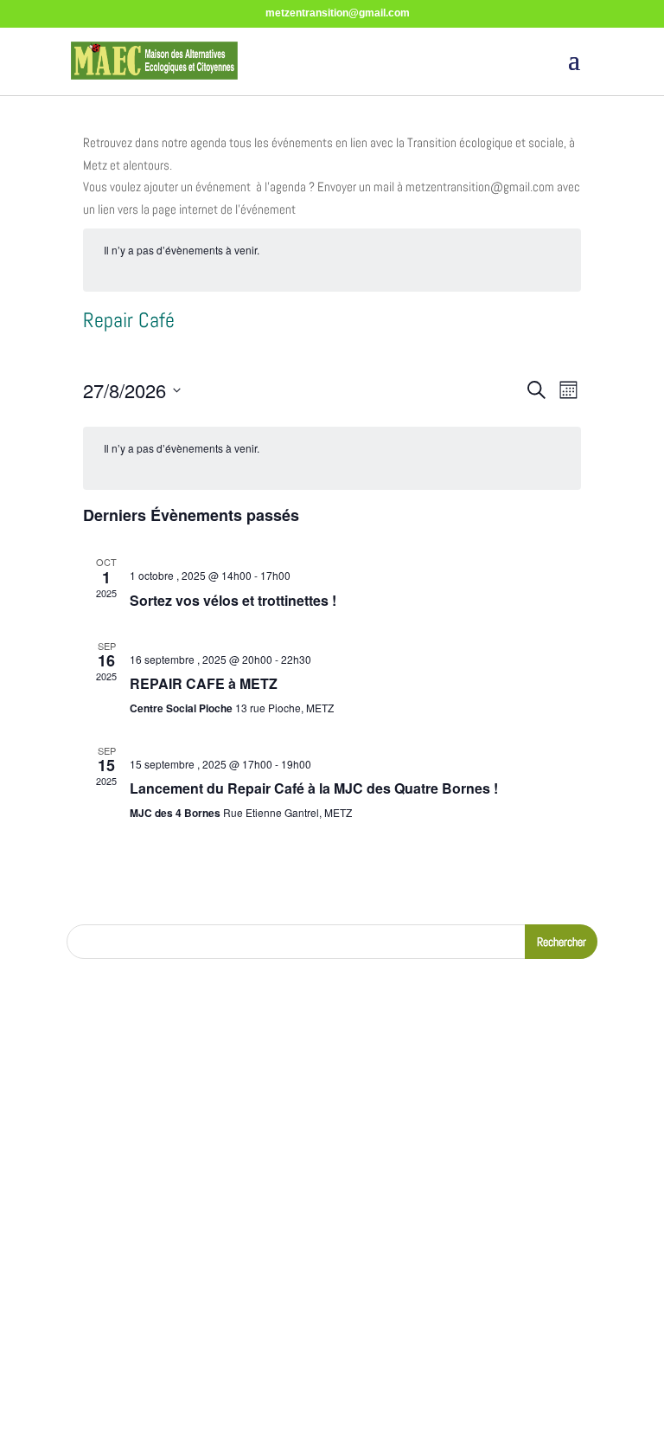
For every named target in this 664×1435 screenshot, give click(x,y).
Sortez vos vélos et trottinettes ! (233, 600)
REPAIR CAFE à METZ (204, 683)
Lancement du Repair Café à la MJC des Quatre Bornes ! (314, 788)
